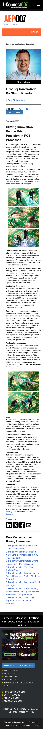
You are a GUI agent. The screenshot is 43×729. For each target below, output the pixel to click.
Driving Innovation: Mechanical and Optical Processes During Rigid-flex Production (23, 575)
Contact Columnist (14, 112)
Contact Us (33, 708)
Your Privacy (20, 708)
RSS (32, 711)
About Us (7, 708)
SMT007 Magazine (12, 695)
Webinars (21, 626)
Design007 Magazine (13, 701)
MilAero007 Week (12, 679)
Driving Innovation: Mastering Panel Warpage (23, 583)
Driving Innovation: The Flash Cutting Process (20, 568)
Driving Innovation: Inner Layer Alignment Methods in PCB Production (20, 600)
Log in (38, 725)
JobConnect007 (17, 622)
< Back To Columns (15, 100)
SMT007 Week (10, 673)
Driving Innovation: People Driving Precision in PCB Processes (22, 562)
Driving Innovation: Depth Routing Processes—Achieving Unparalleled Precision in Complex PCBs (23, 591)
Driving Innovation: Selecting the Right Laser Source (21, 547)
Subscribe (8, 618)
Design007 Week (11, 676)
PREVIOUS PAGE (11, 25)
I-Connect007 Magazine (14, 692)
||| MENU (34, 32)
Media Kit (23, 711)
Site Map (13, 711)
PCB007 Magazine (11, 698)
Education (33, 622)
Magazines (21, 618)
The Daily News (11, 670)
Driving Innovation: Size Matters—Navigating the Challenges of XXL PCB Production (22, 554)
